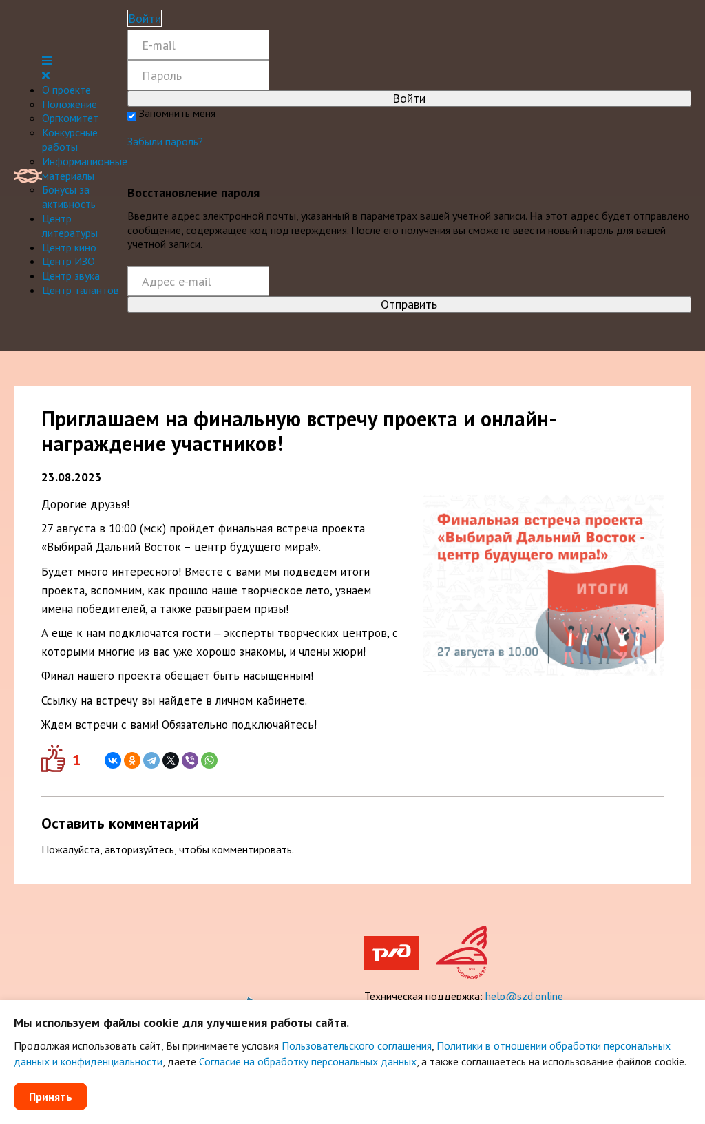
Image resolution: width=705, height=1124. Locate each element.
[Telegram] (151, 760)
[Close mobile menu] (46, 75)
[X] (170, 760)
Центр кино (69, 247)
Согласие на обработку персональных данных (308, 1061)
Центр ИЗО (68, 261)
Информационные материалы (84, 168)
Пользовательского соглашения (357, 1045)
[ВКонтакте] (113, 760)
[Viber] (190, 760)
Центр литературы (70, 225)
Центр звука (71, 275)
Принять (50, 1096)
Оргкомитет (70, 118)
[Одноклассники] (132, 760)
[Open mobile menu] (47, 60)
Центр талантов (80, 290)
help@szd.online (524, 996)
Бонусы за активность (69, 197)
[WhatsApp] (209, 760)
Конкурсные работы (70, 139)
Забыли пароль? (165, 141)
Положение (69, 104)
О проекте (66, 89)
